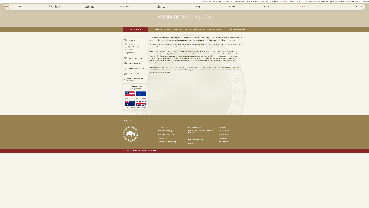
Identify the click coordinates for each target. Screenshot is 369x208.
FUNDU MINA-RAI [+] (194, 127)
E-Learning (196, 7)
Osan (19, 7)
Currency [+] (162, 138)
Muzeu (266, 7)
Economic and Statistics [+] (167, 142)
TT (329, 7)
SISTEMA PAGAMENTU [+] (166, 134)
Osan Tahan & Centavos (54, 6)
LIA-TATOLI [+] (223, 127)
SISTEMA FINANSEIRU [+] (165, 131)
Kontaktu (302, 7)
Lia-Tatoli (231, 7)
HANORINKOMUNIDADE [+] (196, 139)
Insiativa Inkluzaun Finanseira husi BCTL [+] (200, 131)
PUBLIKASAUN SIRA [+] (195, 136)
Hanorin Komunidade (160, 6)
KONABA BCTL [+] (163, 127)
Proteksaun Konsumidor (89, 6)
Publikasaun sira (125, 7)
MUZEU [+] (191, 143)
